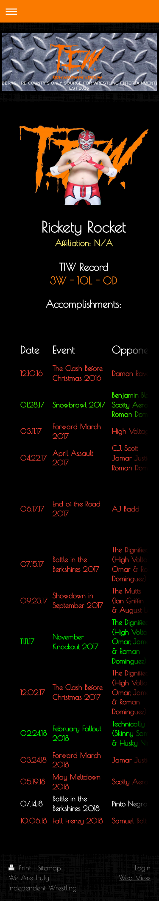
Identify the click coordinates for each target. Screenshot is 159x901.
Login (143, 868)
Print (24, 868)
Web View (135, 877)
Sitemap (49, 868)
